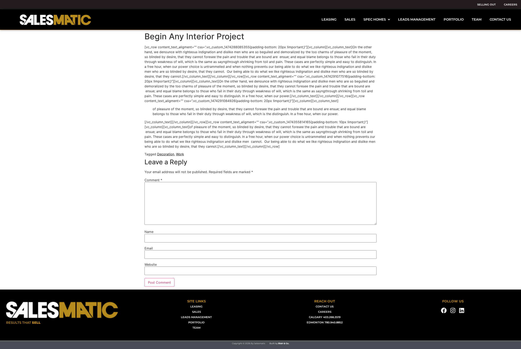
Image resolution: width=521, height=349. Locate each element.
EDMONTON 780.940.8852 (325, 322)
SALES (350, 19)
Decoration (165, 154)
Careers (510, 4)
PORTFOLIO (454, 19)
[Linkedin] (461, 310)
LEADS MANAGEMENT (417, 19)
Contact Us (325, 306)
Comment (153, 180)
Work (180, 154)
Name (148, 231)
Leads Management (196, 317)
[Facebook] (444, 310)
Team (196, 327)
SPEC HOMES (374, 19)
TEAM (477, 19)
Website (150, 264)
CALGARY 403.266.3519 (324, 317)
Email (148, 248)
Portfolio (196, 322)
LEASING (329, 19)
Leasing (196, 306)
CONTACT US (500, 19)
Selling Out (486, 4)
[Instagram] (452, 310)
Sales (196, 311)
